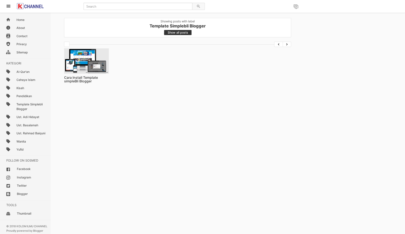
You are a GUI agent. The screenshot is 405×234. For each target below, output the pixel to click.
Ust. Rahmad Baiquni (30, 133)
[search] (198, 6)
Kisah (20, 88)
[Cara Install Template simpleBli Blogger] (86, 60)
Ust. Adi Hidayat (27, 117)
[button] (295, 7)
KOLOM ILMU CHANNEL (31, 226)
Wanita (21, 141)
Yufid (20, 149)
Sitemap (22, 52)
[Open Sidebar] (8, 6)
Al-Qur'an (23, 71)
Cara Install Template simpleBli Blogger (81, 79)
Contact (21, 36)
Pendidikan (24, 96)
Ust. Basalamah (27, 125)
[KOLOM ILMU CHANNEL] (30, 6)
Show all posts (178, 32)
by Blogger (36, 230)
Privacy (21, 44)
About (20, 28)
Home (20, 20)
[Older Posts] (287, 44)
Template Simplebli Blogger (29, 106)
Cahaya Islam (25, 80)
